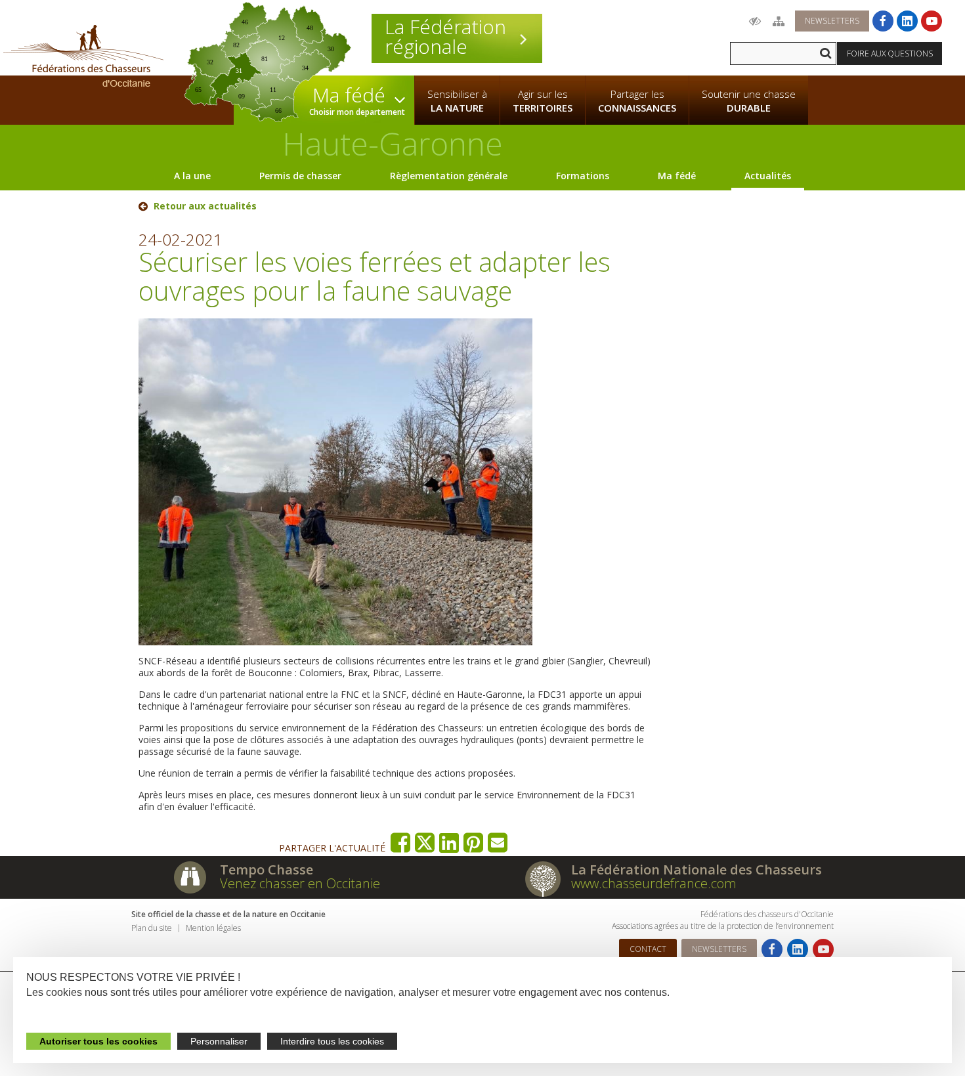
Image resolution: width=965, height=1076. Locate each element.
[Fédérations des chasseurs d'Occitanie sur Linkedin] (907, 21)
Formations (582, 175)
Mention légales (213, 928)
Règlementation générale (448, 175)
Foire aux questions (890, 53)
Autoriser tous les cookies (98, 1041)
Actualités (767, 175)
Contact (648, 949)
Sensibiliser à (457, 100)
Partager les (637, 100)
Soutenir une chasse (749, 100)
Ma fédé (677, 175)
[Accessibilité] (754, 21)
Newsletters (832, 20)
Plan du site (151, 928)
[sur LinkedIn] (449, 842)
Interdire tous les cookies (332, 1041)
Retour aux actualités (205, 206)
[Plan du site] (778, 21)
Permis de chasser (300, 175)
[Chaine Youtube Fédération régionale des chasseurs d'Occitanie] (931, 21)
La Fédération (445, 37)
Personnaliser (218, 1041)
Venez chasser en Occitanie (300, 883)
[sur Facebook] (401, 842)
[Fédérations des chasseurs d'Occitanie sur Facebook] (882, 21)
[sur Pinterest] (473, 842)
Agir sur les (542, 100)
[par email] (498, 842)
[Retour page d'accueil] (83, 56)
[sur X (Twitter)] (425, 842)
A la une (192, 175)
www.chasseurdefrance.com (654, 883)
